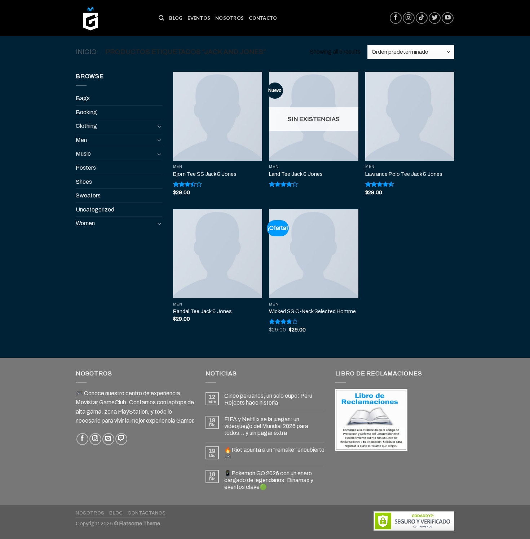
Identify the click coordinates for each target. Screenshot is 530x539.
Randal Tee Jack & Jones (202, 311)
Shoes (84, 182)
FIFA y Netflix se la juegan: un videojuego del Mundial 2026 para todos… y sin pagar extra (266, 426)
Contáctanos (147, 513)
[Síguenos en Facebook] (396, 18)
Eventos (198, 18)
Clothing (86, 126)
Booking (86, 112)
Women (85, 223)
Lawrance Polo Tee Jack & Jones (403, 174)
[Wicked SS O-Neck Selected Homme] (313, 253)
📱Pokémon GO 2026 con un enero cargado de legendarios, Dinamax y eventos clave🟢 (268, 480)
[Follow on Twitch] (121, 439)
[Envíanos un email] (108, 439)
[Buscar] (161, 18)
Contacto (263, 18)
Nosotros (229, 18)
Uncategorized (95, 209)
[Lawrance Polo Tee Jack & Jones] (409, 116)
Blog (175, 18)
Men (81, 140)
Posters (86, 168)
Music (83, 154)
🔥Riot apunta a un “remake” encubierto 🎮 (274, 453)
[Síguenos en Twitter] (435, 18)
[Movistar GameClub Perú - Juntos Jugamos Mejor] (112, 18)
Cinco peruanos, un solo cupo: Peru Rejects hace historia (268, 399)
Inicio (86, 51)
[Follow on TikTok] (422, 18)
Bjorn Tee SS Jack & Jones (205, 174)
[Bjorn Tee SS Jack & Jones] (217, 116)
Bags (83, 98)
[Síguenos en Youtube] (448, 18)
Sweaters (88, 195)
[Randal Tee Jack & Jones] (217, 253)
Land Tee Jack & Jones (296, 174)
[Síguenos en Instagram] (409, 18)
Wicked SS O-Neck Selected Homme (312, 311)
